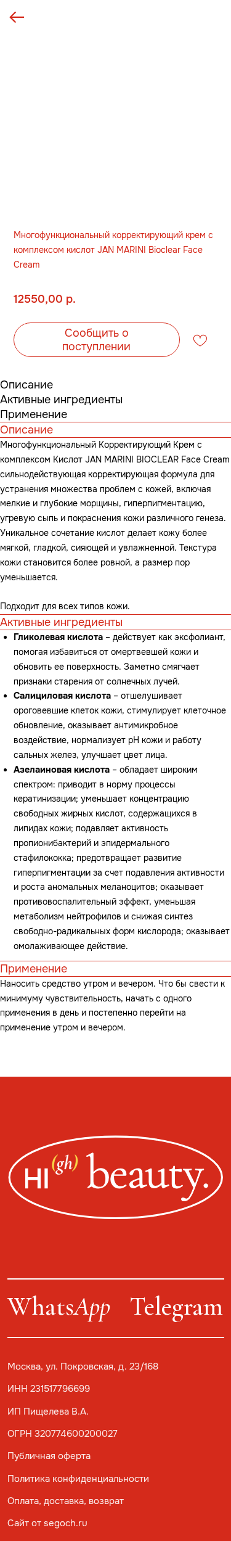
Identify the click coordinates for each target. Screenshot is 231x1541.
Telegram (176, 1306)
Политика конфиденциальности (78, 1479)
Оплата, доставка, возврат (65, 1501)
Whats (58, 1306)
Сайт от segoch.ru (47, 1523)
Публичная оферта (49, 1456)
